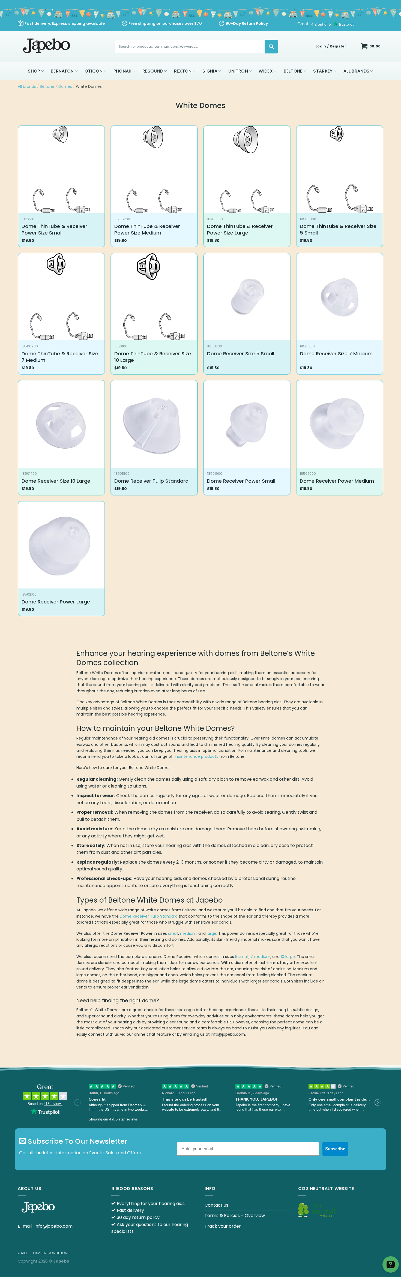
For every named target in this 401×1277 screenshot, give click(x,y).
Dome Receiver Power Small (241, 481)
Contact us (216, 1205)
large (211, 933)
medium (188, 933)
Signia (209, 71)
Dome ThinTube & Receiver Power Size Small (54, 229)
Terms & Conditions (50, 1253)
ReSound (152, 71)
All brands (356, 71)
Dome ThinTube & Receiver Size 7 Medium (60, 356)
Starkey (323, 71)
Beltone (293, 71)
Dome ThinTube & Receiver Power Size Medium (147, 229)
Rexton (183, 71)
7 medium (260, 956)
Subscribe (335, 1149)
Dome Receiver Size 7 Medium (336, 353)
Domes (65, 86)
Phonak (122, 71)
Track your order (223, 1226)
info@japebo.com (54, 1226)
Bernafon (62, 71)
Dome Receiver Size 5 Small (240, 353)
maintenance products (196, 756)
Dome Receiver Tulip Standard (151, 481)
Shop (34, 71)
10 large (288, 956)
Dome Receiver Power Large (56, 602)
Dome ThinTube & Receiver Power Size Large (240, 229)
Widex (266, 71)
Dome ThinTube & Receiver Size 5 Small (338, 229)
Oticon (94, 71)
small (173, 933)
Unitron (238, 71)
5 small (242, 956)
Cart (22, 1253)
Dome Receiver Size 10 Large (56, 481)
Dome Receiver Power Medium (337, 481)
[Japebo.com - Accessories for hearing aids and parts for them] (47, 46)
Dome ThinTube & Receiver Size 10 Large (152, 356)
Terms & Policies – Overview (235, 1215)
